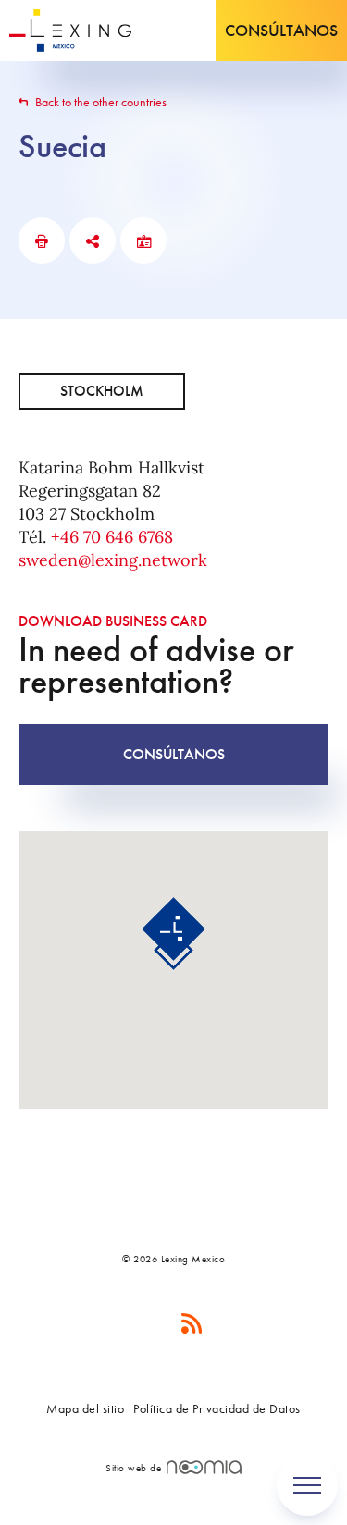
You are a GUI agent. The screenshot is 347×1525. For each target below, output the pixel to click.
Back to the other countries (99, 101)
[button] (173, 934)
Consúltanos (281, 30)
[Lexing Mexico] (70, 30)
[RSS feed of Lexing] (192, 1324)
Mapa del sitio (85, 1408)
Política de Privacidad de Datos (217, 1408)
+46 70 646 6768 (112, 536)
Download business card (113, 621)
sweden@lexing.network (113, 560)
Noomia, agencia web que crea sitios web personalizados (204, 1467)
